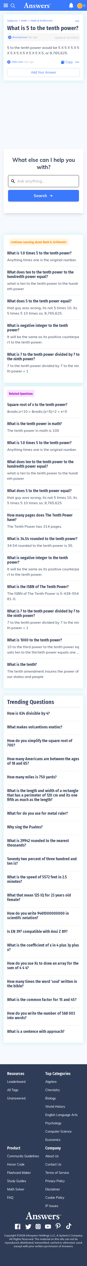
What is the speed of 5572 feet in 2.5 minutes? (37, 879)
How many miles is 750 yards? (32, 777)
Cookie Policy (54, 1198)
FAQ (10, 1198)
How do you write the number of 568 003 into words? (41, 1015)
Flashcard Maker (19, 1173)
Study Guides (16, 1181)
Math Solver (15, 1189)
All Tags (12, 1090)
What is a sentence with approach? (35, 1031)
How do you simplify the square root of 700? (39, 743)
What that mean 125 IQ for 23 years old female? (39, 897)
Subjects (12, 20)
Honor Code (16, 1164)
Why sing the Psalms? (25, 827)
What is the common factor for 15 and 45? (42, 999)
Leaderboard (16, 1082)
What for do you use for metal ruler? (37, 813)
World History (55, 1107)
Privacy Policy (55, 1181)
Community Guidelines (23, 1156)
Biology (50, 1098)
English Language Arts (61, 1115)
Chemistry (52, 1090)
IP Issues (51, 1206)
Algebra (50, 1082)
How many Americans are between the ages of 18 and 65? (43, 761)
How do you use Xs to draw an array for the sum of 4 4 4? (43, 965)
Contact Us (53, 1164)
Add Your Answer (43, 72)
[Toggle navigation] (6, 5)
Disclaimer (52, 1189)
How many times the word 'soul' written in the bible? (42, 983)
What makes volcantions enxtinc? (34, 727)
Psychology (53, 1123)
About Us (52, 1156)
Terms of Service (57, 1173)
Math (24, 20)
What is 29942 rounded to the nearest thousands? (38, 843)
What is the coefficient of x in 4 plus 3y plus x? (43, 947)
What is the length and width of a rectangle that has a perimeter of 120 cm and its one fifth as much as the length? (42, 795)
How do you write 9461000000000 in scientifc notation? (38, 915)
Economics (52, 1140)
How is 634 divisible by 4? (28, 713)
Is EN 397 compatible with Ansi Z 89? (37, 931)
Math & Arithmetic (42, 20)
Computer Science (58, 1131)
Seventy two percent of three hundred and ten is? (42, 861)
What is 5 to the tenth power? (42, 28)
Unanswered (16, 1098)
